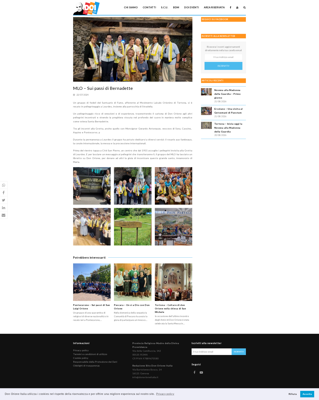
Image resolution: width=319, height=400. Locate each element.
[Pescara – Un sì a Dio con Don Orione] (133, 282)
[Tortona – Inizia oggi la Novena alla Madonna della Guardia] (206, 126)
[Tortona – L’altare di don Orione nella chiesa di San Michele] (173, 282)
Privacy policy (81, 350)
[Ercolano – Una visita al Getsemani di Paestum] (206, 111)
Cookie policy (80, 358)
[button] (3, 185)
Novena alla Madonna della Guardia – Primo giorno (227, 94)
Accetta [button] (307, 394)
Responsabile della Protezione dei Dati (95, 361)
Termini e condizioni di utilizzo (90, 354)
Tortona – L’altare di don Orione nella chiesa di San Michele (170, 308)
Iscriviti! (223, 65)
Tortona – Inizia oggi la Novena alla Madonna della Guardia (228, 127)
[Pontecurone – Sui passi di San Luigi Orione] (92, 282)
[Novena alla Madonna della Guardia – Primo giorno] (206, 92)
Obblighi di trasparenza (86, 365)
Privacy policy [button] (165, 394)
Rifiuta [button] (293, 394)
